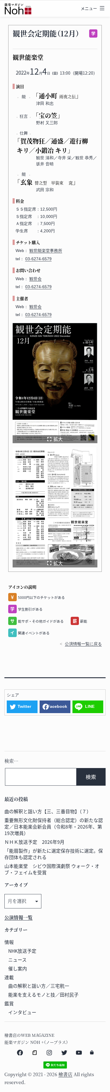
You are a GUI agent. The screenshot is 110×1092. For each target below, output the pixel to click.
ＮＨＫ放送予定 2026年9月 (34, 842)
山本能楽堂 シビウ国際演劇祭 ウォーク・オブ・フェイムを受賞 (51, 869)
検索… (11, 760)
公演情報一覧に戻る (83, 643)
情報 (9, 942)
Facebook (57, 706)
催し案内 (17, 968)
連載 (9, 977)
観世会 (35, 278)
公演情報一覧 (18, 917)
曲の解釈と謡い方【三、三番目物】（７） (47, 811)
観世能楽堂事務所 (45, 250)
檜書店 (65, 1074)
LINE (89, 706)
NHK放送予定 (22, 950)
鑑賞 (9, 1003)
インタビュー (22, 1012)
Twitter (24, 706)
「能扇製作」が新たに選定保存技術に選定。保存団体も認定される (53, 854)
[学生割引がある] (92, 33)
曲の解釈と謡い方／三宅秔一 (38, 985)
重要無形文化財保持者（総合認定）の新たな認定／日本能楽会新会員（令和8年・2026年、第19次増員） (53, 826)
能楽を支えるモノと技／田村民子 (43, 994)
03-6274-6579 (38, 258)
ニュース (17, 959)
